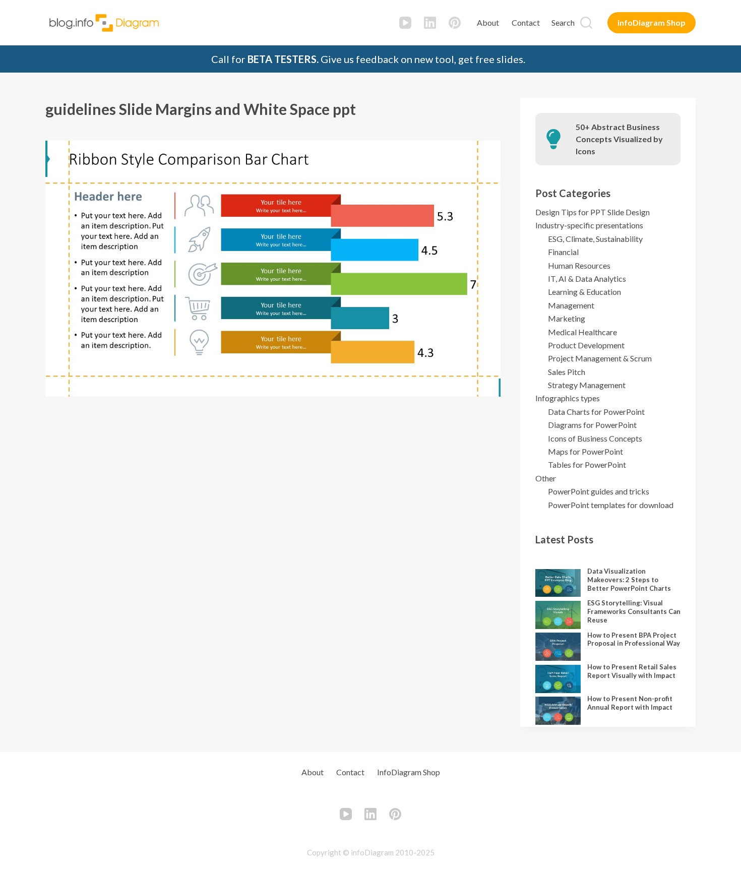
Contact (526, 22)
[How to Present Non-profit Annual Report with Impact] (558, 711)
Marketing (566, 318)
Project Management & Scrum (600, 358)
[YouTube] (405, 23)
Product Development (586, 345)
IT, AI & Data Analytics (587, 278)
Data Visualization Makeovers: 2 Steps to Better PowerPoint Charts (629, 579)
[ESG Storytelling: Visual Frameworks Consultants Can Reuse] (558, 615)
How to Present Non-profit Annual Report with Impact (629, 703)
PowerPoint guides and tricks (598, 491)
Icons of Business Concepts (595, 438)
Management (571, 305)
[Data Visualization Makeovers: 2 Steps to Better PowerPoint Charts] (558, 583)
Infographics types (567, 398)
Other (545, 478)
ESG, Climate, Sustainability (595, 238)
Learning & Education (584, 291)
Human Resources (579, 265)
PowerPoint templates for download (610, 505)
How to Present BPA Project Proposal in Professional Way (633, 639)
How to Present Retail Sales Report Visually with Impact (631, 671)
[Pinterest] (455, 23)
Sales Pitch (566, 372)
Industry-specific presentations (589, 225)
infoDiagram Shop (652, 22)
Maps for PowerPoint (585, 451)
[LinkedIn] (430, 23)
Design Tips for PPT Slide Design (592, 212)
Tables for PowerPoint (587, 464)
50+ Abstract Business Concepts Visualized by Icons (619, 139)
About (488, 22)
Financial (563, 252)
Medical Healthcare (582, 332)
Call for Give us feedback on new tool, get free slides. (368, 59)
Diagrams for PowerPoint (592, 424)
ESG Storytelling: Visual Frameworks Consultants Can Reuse (634, 611)
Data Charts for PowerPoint (596, 411)
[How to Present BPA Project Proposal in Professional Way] (558, 647)
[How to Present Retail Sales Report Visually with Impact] (558, 679)
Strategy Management (587, 385)
